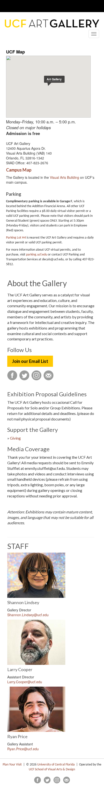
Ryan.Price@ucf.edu (23, 748)
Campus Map (18, 169)
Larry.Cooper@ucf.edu (24, 681)
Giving (15, 438)
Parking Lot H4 (16, 238)
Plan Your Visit (12, 764)
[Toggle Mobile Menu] (99, 5)
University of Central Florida (56, 764)
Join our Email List (30, 361)
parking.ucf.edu (36, 254)
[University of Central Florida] (37, 6)
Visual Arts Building (64, 177)
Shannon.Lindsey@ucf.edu (28, 614)
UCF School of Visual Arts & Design (52, 769)
